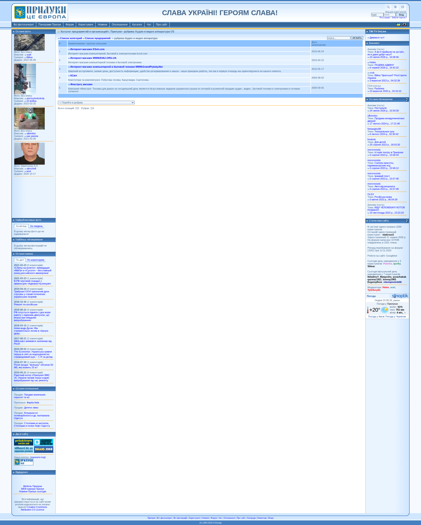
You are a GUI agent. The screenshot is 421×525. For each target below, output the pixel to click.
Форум (70, 24)
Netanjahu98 (374, 129)
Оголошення (120, 24)
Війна (29, 50)
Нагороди (251, 518)
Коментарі (262, 518)
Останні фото (23, 31)
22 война (31, 94)
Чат (149, 24)
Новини (102, 24)
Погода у (387, 303)
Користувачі (85, 24)
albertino (31, 126)
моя (29, 164)
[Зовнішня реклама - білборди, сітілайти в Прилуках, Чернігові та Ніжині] (23, 452)
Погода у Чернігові (395, 316)
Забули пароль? (399, 17)
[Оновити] (407, 99)
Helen (373, 62)
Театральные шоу (384, 131)
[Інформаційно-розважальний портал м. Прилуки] (23, 464)
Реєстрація (385, 17)
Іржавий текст (382, 176)
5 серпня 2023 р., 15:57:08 (384, 189)
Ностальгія (381, 108)
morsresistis (374, 149)
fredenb (371, 139)
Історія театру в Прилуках (389, 152)
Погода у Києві (376, 316)
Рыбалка (379, 88)
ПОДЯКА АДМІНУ (384, 65)
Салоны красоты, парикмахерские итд (380, 164)
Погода (371, 296)
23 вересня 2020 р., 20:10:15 (385, 91)
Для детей (380, 142)
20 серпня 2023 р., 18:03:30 (385, 144)
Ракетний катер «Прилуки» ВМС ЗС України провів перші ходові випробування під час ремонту (32, 378)
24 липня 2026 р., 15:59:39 (384, 110)
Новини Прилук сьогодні (32, 491)
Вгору (271, 518)
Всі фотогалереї (24, 24)
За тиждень (36, 226)
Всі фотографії (180, 518)
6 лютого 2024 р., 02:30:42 (384, 134)
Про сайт (161, 24)
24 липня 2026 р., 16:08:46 (384, 57)
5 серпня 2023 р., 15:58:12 (384, 168)
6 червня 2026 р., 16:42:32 (384, 67)
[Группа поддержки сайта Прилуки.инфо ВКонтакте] (43, 444)
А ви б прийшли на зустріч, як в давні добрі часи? (385, 53)
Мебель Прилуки (32, 486)
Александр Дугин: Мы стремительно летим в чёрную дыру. (31, 331)
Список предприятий (98, 38)
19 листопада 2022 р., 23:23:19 (387, 212)
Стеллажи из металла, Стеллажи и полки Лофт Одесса (32, 424)
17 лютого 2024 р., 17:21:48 (385, 123)
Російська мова (383, 197)
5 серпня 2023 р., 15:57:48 (384, 178)
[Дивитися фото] (29, 42)
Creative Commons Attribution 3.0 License (34, 508)
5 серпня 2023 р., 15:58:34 (384, 155)
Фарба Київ (33, 402)
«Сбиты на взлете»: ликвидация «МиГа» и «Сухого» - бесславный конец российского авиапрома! (32, 270)
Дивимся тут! (377, 37)
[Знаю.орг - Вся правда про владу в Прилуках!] (43, 452)
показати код (38, 457)
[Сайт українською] (398, 25)
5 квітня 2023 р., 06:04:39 (383, 199)
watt (29, 47)
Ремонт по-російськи (25, 304)
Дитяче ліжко (31, 407)
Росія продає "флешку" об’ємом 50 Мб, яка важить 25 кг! (33, 366)
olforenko (372, 115)
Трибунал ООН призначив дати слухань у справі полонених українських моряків (31, 294)
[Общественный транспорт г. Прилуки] (23, 444)
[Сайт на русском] (404, 25)
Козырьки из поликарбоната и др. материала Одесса (31, 415)
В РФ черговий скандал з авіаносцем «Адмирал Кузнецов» (32, 282)
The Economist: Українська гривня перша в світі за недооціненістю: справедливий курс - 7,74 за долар (33, 354)
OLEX (370, 194)
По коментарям (35, 260)
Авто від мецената (385, 186)
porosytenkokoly (36, 91)
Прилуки (151, 518)
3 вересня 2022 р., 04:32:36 (385, 80)
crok (372, 72)
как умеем (32, 129)
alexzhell (31, 161)
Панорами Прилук (49, 24)
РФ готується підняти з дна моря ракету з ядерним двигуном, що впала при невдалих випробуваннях (32, 316)
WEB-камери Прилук (32, 488)
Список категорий (71, 38)
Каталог (137, 24)
